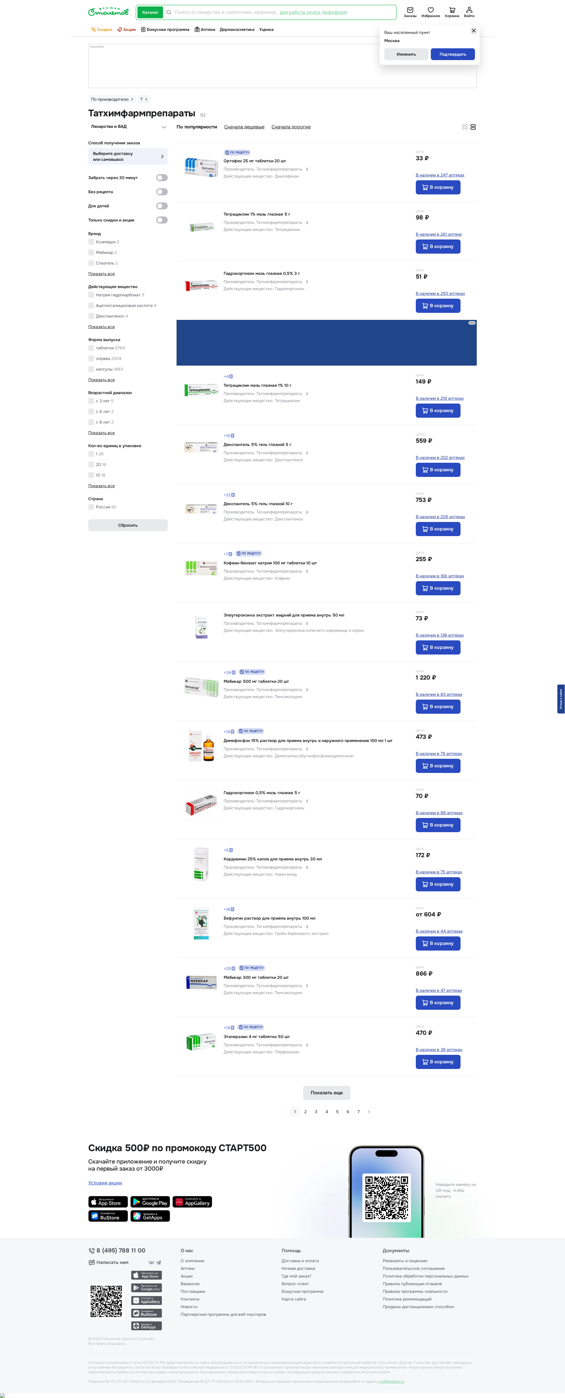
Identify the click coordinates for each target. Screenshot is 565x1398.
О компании (192, 1260)
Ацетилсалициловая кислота (126, 305)
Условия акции (105, 1183)
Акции (129, 29)
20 (101, 464)
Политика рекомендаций (407, 1299)
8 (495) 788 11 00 (121, 1250)
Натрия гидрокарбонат (120, 295)
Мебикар (106, 252)
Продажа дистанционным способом (418, 1306)
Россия (106, 507)
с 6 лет (105, 411)
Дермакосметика (237, 29)
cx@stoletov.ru (391, 1381)
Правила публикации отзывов (412, 1283)
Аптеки (208, 29)
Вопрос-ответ (295, 1283)
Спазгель (107, 263)
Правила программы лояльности (415, 1291)
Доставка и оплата (300, 1260)
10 (100, 475)
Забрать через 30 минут (113, 177)
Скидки (104, 29)
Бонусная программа (168, 29)
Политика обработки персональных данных (425, 1276)
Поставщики (193, 1291)
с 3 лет (105, 401)
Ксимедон (107, 241)
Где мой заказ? (296, 1276)
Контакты (190, 1299)
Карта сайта (294, 1299)
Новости (189, 1306)
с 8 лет (105, 422)
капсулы (109, 369)
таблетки (110, 348)
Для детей (98, 206)
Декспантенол (112, 316)
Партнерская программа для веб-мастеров (223, 1314)
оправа (109, 358)
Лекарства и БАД (109, 126)
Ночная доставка (298, 1268)
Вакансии (190, 1283)
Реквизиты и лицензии (405, 1260)
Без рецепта (100, 191)
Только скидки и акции (111, 220)
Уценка (266, 29)
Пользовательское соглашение (414, 1268)
